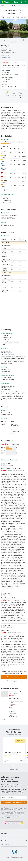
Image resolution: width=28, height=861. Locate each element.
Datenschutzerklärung (5, 817)
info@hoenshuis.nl (5, 56)
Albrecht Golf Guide (11, 2)
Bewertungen (15, 444)
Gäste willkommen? (7, 78)
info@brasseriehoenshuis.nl (8, 354)
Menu (26, 2)
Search (22, 2)
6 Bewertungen (15, 63)
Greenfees (5, 85)
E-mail (12, 427)
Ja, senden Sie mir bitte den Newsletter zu (14, 802)
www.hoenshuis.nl (5, 57)
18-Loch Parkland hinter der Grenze (11, 65)
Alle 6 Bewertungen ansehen (13, 681)
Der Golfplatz (6, 70)
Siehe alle (3, 719)
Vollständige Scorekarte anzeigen (14, 190)
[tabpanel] (14, 750)
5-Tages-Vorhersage (13, 100)
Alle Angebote (13, 769)
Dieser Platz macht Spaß (9, 67)
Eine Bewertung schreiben (14, 677)
